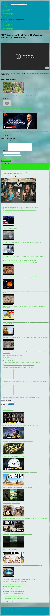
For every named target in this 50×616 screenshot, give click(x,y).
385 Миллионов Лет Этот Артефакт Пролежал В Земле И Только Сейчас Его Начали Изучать (25, 518)
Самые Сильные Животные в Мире (11, 588)
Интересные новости (8, 13)
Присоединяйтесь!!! (8, 14)
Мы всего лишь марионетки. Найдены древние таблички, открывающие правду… (22, 565)
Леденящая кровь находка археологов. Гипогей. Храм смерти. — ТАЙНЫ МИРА (22, 242)
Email (2, 155)
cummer (3, 41)
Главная (5, 6)
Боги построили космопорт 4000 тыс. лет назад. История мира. (18, 487)
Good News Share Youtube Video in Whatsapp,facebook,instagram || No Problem (21, 362)
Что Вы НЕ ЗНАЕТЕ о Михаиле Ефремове (13, 593)
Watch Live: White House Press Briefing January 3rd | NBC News (18, 367)
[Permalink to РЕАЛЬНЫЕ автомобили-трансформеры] (13, 355)
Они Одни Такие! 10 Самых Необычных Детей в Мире (16, 598)
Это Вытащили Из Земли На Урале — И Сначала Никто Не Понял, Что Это (20, 207)
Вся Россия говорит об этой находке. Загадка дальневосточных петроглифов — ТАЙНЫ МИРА (25, 337)
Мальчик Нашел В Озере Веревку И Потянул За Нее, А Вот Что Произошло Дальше (24, 95)
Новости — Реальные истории (10, 228)
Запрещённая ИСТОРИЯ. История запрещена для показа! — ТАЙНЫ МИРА (21, 277)
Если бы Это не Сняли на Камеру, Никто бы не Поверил (17, 108)
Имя (2, 152)
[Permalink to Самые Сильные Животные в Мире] (12, 586)
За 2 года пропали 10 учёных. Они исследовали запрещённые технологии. (20, 425)
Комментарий (4, 150)
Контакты (5, 605)
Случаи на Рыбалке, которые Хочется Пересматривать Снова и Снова (19, 210)
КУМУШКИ (3, 1)
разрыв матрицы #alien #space (10, 549)
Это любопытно (7, 11)
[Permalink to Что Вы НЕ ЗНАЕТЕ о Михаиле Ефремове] (13, 591)
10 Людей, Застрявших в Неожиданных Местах (14, 584)
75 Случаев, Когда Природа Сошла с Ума (13, 208)
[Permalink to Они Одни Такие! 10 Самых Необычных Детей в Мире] (12, 596)
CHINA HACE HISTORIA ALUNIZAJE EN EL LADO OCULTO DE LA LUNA (21, 397)
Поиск (25, 4)
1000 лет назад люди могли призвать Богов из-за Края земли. (17, 534)
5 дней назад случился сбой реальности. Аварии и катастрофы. (18, 441)
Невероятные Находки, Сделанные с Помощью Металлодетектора (19, 579)
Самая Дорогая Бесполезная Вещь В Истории (14, 456)
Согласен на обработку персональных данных (13, 158)
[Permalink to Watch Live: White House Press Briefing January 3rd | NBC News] (18, 365)
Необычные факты (7, 9)
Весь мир (5, 7)
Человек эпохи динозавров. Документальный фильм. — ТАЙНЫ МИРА (20, 262)
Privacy (5, 604)
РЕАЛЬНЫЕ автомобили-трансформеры (12, 357)
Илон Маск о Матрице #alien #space (11, 503)
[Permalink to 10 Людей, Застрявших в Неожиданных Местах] (15, 581)
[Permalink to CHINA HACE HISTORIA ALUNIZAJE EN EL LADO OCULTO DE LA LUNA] (8, 394)
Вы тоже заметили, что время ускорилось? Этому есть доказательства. (20, 472)
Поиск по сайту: (7, 4)
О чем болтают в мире (6, 400)
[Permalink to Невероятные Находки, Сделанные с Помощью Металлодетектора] (8, 576)
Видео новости (6, 10)
